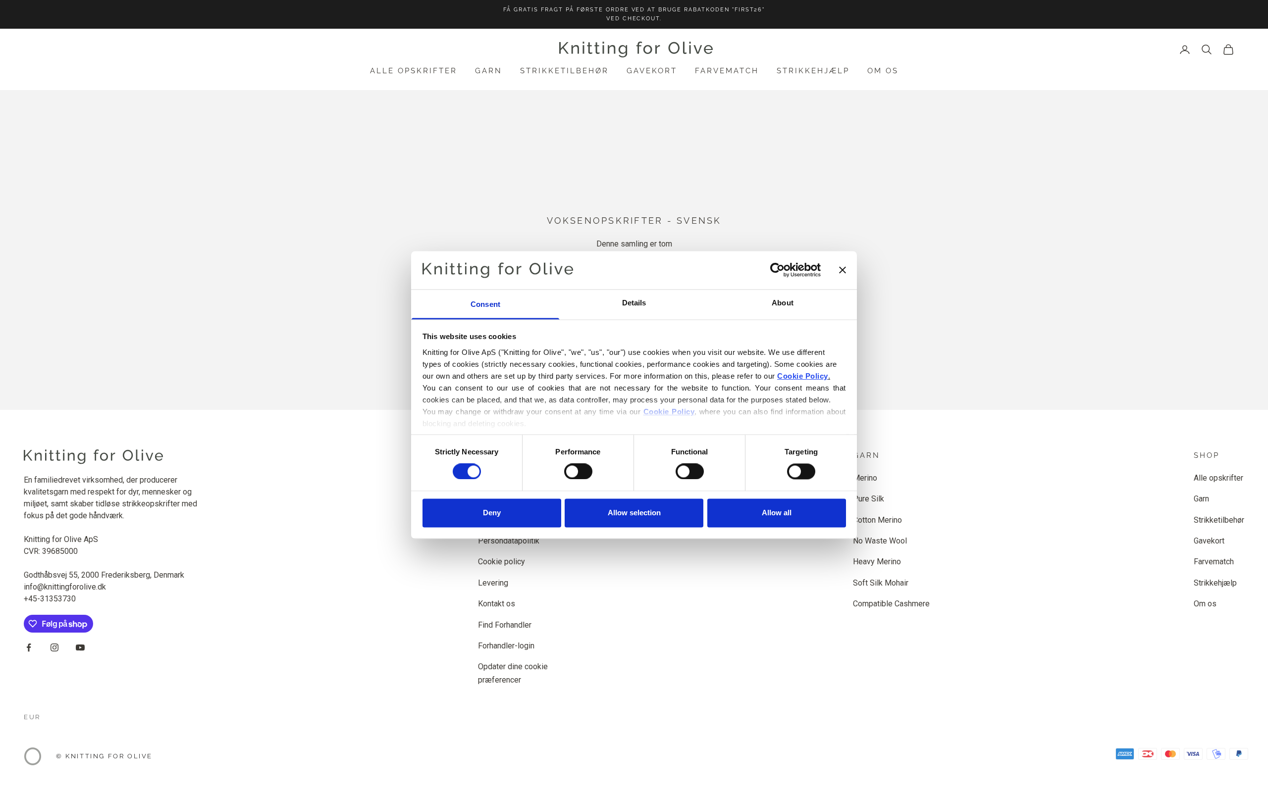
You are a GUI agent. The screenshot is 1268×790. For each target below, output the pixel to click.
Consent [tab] (485, 304)
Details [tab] (634, 302)
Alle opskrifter (413, 70)
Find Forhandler (504, 625)
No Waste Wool (880, 540)
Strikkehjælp (813, 70)
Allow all (777, 512)
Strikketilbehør (564, 70)
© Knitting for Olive (104, 756)
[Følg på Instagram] (54, 647)
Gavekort (652, 70)
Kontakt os (496, 603)
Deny (492, 512)
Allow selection (634, 512)
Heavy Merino (877, 561)
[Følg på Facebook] (29, 647)
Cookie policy (501, 561)
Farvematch (727, 70)
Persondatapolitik (508, 540)
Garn (488, 70)
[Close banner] (842, 270)
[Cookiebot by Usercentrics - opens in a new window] (777, 270)
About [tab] (782, 302)
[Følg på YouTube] (80, 647)
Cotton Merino (877, 520)
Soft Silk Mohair (880, 583)
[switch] (578, 472)
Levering (493, 583)
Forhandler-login (506, 645)
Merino (865, 478)
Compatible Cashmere (891, 603)
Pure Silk (868, 498)
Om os (882, 70)
